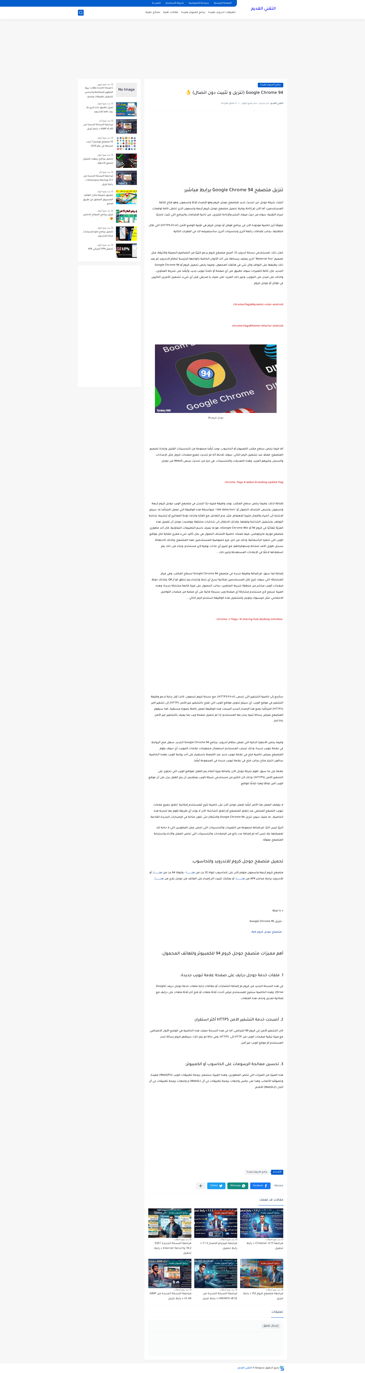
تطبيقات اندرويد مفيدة (222, 12)
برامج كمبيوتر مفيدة (193, 12)
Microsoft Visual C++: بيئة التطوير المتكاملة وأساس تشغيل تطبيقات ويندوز (99, 92)
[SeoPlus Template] (282, 1368)
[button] (260, 1186)
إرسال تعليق (270, 1325)
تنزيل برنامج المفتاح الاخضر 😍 (98, 217)
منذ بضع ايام (104, 120)
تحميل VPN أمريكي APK (100, 249)
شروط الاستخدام (175, 3)
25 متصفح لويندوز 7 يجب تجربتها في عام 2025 (99, 144)
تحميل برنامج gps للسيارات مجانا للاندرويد (98, 234)
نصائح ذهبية (152, 12)
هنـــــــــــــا (190, 872)
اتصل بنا (156, 3)
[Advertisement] (182, 49)
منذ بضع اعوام (104, 103)
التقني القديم (263, 9)
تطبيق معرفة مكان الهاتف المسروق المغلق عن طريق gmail (98, 199)
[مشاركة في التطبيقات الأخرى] (200, 1186)
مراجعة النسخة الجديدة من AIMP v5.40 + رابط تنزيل (98, 127)
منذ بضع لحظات (273, 1239)
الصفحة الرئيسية (223, 3)
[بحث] (81, 13)
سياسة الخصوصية (199, 3)
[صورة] (126, 90)
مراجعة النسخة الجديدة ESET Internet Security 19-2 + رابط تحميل (172, 1248)
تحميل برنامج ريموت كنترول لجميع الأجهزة (98, 161)
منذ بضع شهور (103, 84)
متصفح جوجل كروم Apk (267, 932)
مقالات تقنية (170, 12)
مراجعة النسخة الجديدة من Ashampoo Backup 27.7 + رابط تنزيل (98, 180)
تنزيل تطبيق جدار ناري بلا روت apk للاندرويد (99, 109)
